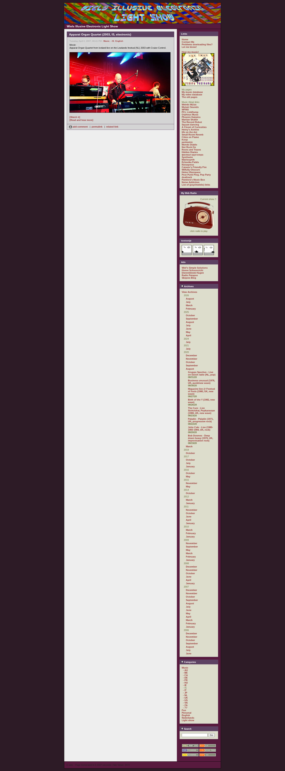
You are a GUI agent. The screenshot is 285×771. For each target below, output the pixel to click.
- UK (185, 697)
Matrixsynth (188, 159)
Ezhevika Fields (190, 162)
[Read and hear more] (81, 120)
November (191, 359)
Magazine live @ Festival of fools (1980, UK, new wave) (201, 391)
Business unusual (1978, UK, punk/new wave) (201, 381)
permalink (97, 126)
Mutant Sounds (190, 107)
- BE (185, 672)
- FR (185, 680)
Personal (186, 713)
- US (185, 700)
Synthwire (187, 157)
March (189, 305)
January (190, 466)
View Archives (189, 292)
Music (106, 41)
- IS (112, 41)
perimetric (187, 142)
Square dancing (190, 124)
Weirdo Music (189, 104)
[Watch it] (74, 117)
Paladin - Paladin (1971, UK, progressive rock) (200, 420)
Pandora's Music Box (193, 179)
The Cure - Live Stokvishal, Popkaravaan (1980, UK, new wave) (201, 410)
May (188, 332)
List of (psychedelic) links (196, 184)
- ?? (185, 708)
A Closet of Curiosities (194, 127)
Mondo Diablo (189, 144)
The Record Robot (192, 122)
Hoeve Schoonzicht (192, 270)
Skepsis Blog (189, 278)
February (191, 308)
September (192, 318)
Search (187, 729)
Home (185, 39)
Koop (185, 139)
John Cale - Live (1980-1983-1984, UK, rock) (200, 428)
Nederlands (188, 718)
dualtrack (187, 177)
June (188, 328)
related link (112, 126)
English (119, 41)
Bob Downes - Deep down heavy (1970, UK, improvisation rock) (200, 438)
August (190, 298)
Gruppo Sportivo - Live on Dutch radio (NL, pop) (202, 373)
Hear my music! (190, 52)
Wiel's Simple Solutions (195, 268)
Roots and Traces (191, 149)
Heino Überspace (191, 172)
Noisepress (188, 164)
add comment (80, 126)
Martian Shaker (190, 119)
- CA (185, 675)
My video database (192, 94)
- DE (185, 677)
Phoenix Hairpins (191, 117)
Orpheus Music (190, 114)
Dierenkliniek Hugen (193, 273)
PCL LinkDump (190, 112)
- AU (185, 670)
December (191, 355)
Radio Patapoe (190, 275)
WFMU (185, 109)
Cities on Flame (190, 137)
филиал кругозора (192, 154)
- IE (185, 685)
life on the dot (189, 132)
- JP (185, 692)
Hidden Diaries (190, 152)
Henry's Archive (190, 129)
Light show (188, 720)
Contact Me (188, 42)
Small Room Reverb (192, 134)
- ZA (185, 705)
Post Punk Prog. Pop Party (196, 174)
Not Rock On (189, 147)
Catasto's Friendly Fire (194, 167)
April (188, 335)
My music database (192, 92)
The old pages (189, 97)
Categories (189, 662)
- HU (185, 682)
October (190, 315)
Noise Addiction (190, 182)
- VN (185, 702)
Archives (188, 286)
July (188, 302)
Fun (184, 710)
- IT (185, 690)
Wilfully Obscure (191, 169)
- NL (185, 695)
